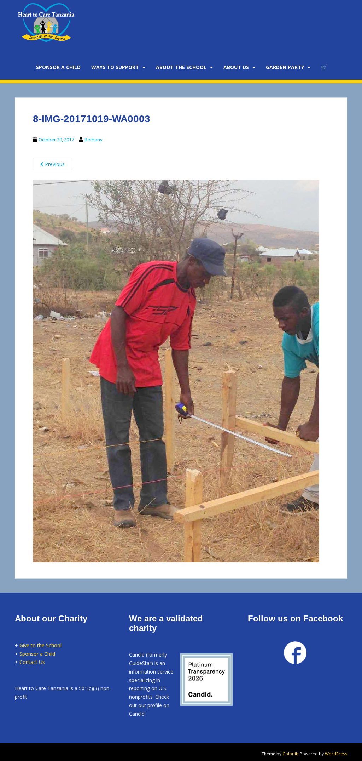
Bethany (93, 139)
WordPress (336, 754)
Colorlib (290, 754)
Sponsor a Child (37, 654)
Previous (54, 164)
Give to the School (40, 645)
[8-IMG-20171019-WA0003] (176, 370)
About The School (181, 67)
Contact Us (32, 662)
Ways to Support (115, 67)
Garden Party (285, 67)
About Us (236, 67)
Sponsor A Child (58, 67)
